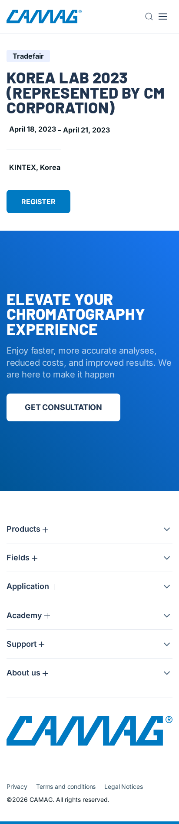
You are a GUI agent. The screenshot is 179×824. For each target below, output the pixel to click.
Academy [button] (25, 615)
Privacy (17, 786)
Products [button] (25, 528)
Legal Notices (123, 786)
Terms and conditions (66, 786)
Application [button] (29, 586)
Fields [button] (19, 557)
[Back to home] (44, 16)
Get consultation (63, 407)
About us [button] (25, 672)
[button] (152, 16)
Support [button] (23, 644)
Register (38, 201)
